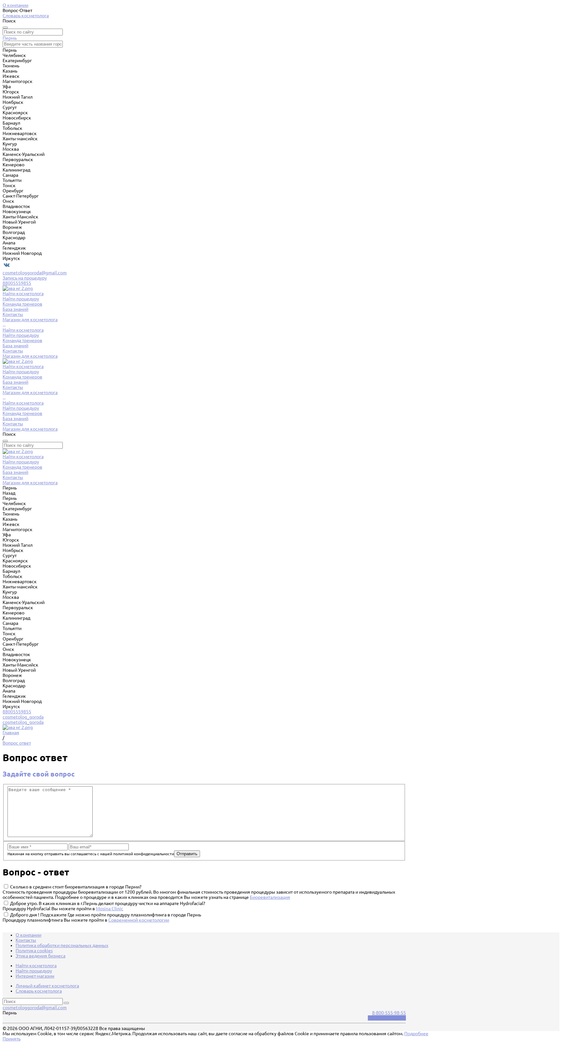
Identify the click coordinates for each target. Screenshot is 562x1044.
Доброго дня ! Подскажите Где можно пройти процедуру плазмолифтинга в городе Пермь (105, 914)
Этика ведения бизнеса (40, 955)
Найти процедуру (21, 335)
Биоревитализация (270, 897)
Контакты (13, 350)
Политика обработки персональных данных (62, 945)
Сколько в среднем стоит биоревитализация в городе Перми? (75, 886)
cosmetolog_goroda (23, 717)
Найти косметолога (23, 330)
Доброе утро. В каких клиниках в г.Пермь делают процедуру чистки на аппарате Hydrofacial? (107, 903)
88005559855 (17, 283)
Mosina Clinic (109, 908)
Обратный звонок (387, 1018)
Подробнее (416, 1033)
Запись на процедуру (25, 278)
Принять (11, 1038)
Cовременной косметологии (138, 920)
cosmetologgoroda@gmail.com (35, 272)
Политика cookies (34, 950)
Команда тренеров (22, 340)
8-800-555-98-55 (389, 1012)
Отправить (187, 853)
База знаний (15, 345)
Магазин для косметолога (30, 356)
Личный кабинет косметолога (47, 985)
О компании (15, 5)
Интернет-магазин (35, 976)
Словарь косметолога (26, 15)
